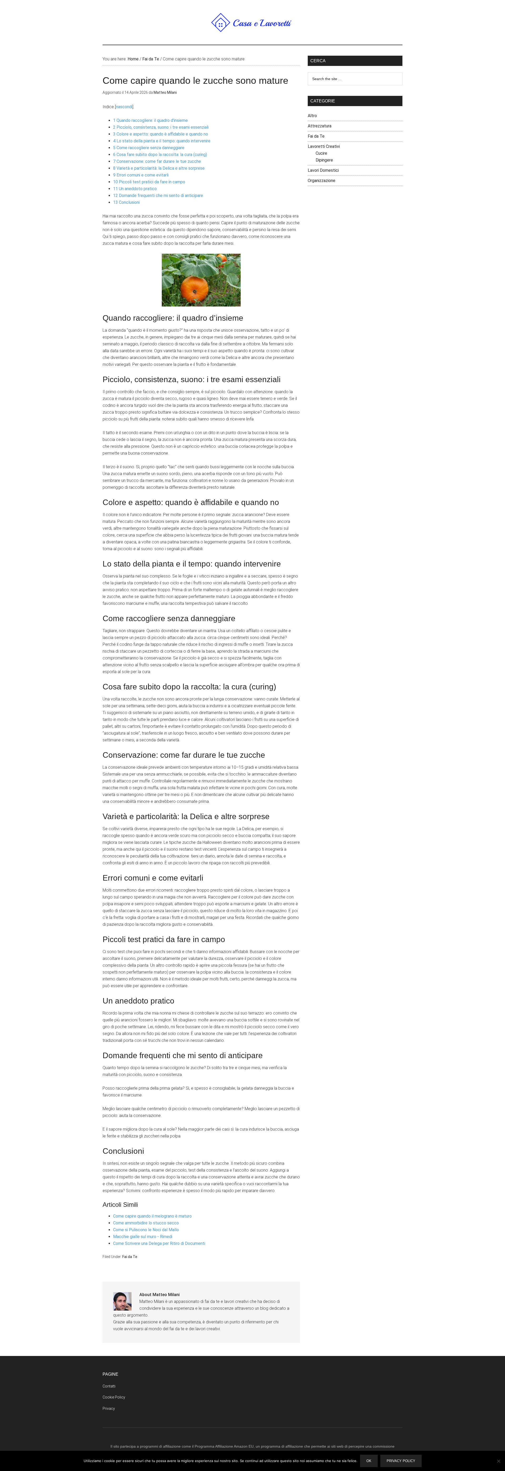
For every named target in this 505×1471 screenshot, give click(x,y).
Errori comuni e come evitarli (141, 175)
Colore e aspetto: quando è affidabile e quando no (160, 134)
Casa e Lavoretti (252, 22)
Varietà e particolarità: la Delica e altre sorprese (159, 168)
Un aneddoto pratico (135, 188)
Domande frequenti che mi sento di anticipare (158, 195)
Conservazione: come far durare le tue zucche (157, 161)
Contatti (109, 1386)
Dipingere (324, 160)
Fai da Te (129, 1257)
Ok (368, 1461)
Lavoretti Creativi (324, 146)
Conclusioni (126, 202)
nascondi (124, 106)
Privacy (109, 1408)
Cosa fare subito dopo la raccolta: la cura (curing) (160, 154)
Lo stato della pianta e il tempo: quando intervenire (161, 140)
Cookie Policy (114, 1397)
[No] (498, 1461)
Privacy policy (401, 1461)
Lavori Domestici (323, 170)
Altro (312, 115)
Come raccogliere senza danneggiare (148, 147)
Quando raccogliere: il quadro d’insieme (150, 120)
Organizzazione (321, 180)
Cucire (321, 153)
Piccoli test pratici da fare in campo (149, 181)
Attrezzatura (319, 125)
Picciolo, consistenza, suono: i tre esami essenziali (161, 127)
